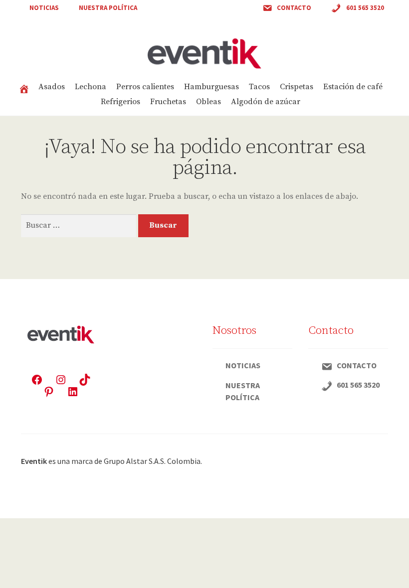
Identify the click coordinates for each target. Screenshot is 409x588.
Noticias (44, 7)
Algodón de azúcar (265, 102)
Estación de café (353, 87)
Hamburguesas (211, 87)
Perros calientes (145, 87)
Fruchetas (168, 102)
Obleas (208, 102)
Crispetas (296, 87)
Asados (51, 87)
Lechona (90, 87)
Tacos (259, 87)
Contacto (294, 7)
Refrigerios (120, 102)
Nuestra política (108, 7)
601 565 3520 (365, 7)
